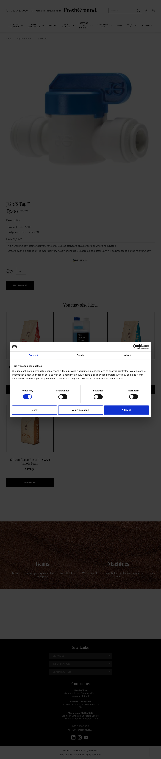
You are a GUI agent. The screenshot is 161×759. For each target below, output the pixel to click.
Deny (34, 410)
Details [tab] (80, 355)
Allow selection (80, 410)
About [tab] (127, 355)
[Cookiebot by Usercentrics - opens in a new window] (135, 346)
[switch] (62, 396)
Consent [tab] (33, 355)
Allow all (126, 410)
